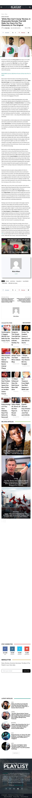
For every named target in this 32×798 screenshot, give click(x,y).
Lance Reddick (25, 281)
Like (5, 647)
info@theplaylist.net (18, 785)
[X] (21, 788)
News (6, 14)
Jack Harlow (12, 281)
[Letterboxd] (25, 788)
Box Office (16, 511)
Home (2, 14)
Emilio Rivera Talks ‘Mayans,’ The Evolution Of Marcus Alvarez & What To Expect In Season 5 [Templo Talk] (7, 300)
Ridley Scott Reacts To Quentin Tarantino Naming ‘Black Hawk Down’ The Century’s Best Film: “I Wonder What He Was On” (16, 452)
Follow (12, 647)
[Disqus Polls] (16, 543)
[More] (28, 32)
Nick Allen (16, 271)
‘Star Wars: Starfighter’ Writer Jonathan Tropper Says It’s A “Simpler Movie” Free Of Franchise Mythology (20, 747)
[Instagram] (10, 788)
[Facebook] (6, 788)
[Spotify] (18, 788)
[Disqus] (16, 581)
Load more (15, 753)
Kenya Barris (18, 281)
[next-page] (5, 521)
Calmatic (7, 281)
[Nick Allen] (2, 28)
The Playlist (5, 773)
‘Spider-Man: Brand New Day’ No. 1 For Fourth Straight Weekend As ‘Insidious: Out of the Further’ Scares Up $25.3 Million (16, 515)
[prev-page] (2, 521)
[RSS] (14, 788)
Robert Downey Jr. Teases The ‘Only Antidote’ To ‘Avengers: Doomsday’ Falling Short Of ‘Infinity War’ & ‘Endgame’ (20, 736)
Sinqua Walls (4, 283)
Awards (16, 478)
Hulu (2, 233)
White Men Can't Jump (12, 283)
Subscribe (27, 647)
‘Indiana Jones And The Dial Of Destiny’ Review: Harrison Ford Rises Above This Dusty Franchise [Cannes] (24, 300)
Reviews (6, 16)
